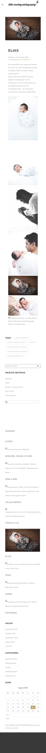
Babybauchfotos (11, 659)
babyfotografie (22, 337)
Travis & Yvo (12, 523)
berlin (32, 342)
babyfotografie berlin (16, 342)
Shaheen (8, 379)
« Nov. (7, 719)
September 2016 (11, 638)
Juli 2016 (8, 646)
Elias (8, 556)
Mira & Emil (9, 391)
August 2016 (10, 642)
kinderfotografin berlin (17, 347)
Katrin (7, 383)
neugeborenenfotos (15, 356)
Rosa (8, 575)
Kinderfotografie (11, 671)
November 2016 (11, 629)
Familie (8, 667)
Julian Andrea (10, 395)
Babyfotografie (10, 663)
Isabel (9, 594)
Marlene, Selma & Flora (14, 387)
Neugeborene (16, 60)
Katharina (11, 613)
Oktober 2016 (10, 633)
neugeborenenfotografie (17, 351)
